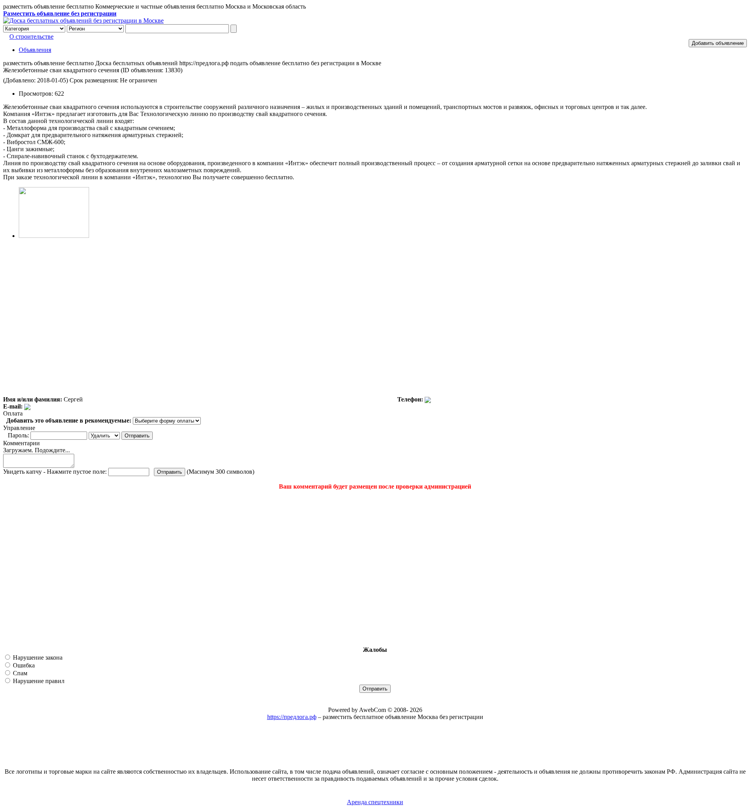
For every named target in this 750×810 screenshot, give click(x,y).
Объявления (35, 49)
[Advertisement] (50, 568)
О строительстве (31, 36)
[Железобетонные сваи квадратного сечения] (54, 235)
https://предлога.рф (291, 717)
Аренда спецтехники (375, 802)
